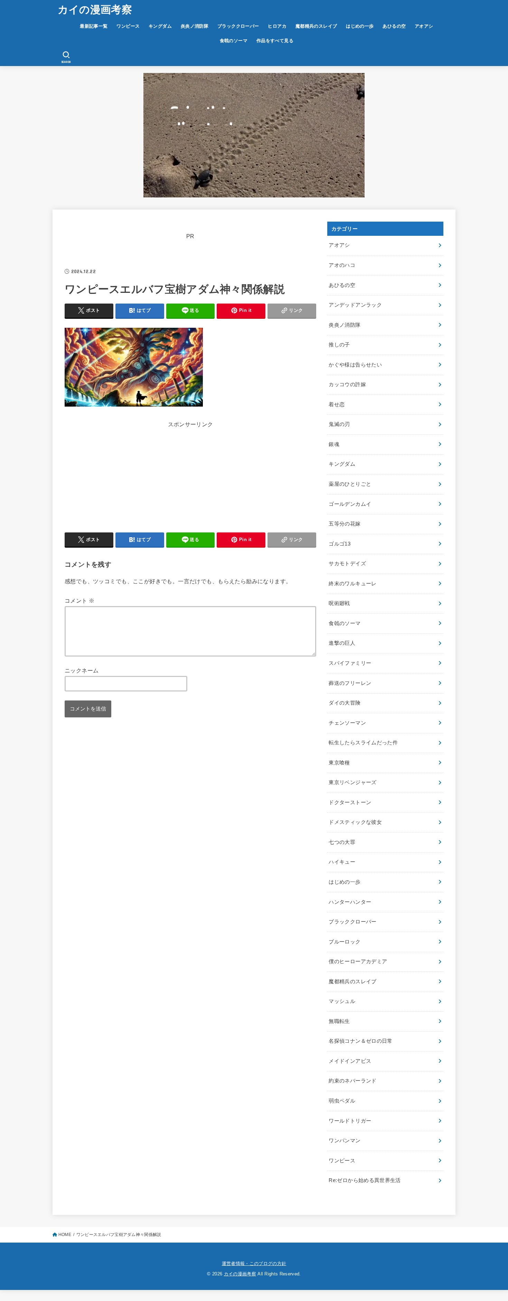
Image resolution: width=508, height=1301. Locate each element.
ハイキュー (342, 862)
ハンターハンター (350, 902)
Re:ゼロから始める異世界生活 (365, 1180)
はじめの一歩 (360, 26)
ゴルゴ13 (339, 544)
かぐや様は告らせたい (355, 365)
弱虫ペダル (342, 1101)
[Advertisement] (190, 478)
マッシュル (342, 1001)
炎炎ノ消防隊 (194, 26)
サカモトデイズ (347, 563)
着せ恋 (337, 404)
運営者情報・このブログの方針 (254, 1263)
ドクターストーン (350, 802)
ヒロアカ (277, 26)
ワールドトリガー (350, 1121)
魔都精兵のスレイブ (316, 26)
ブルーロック (344, 942)
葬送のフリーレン (350, 683)
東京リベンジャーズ (352, 782)
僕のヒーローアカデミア (358, 961)
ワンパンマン (344, 1140)
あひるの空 (394, 26)
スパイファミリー (350, 663)
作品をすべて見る (274, 40)
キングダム (160, 26)
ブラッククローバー (238, 26)
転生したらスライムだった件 (363, 742)
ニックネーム (81, 670)
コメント (79, 600)
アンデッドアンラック (355, 305)
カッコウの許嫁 (347, 384)
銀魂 (334, 444)
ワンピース (128, 26)
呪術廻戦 (339, 603)
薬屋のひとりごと (350, 484)
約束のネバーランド (352, 1081)
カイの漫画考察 (95, 9)
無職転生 (339, 1021)
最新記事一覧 (93, 26)
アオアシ (424, 26)
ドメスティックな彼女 (355, 822)
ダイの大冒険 (344, 703)
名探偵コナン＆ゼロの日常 (360, 1041)
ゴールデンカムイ (350, 504)
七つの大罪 (342, 842)
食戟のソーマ (233, 40)
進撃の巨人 (342, 643)
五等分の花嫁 (344, 524)
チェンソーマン (347, 723)
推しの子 (339, 344)
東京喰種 (339, 762)
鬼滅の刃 (339, 424)
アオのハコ (342, 265)
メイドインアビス (350, 1061)
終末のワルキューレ (352, 583)
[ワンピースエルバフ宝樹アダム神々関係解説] (134, 404)
